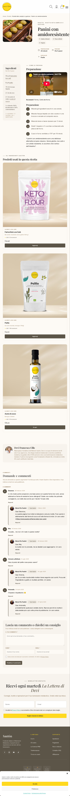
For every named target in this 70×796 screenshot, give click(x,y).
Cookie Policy (27, 793)
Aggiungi (35, 245)
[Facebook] (4, 752)
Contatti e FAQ (56, 750)
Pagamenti (55, 742)
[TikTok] (18, 752)
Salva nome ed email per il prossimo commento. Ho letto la (28, 656)
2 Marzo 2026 (42, 508)
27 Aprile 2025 (42, 602)
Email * (37, 648)
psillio (11, 83)
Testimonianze (35, 750)
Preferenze (35, 789)
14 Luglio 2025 (42, 571)
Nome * (8, 648)
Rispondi (10, 502)
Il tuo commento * (12, 632)
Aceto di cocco (10, 414)
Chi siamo (33, 742)
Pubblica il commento (14, 663)
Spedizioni (55, 739)
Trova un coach (35, 754)
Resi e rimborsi (56, 746)
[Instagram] (9, 752)
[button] (67, 773)
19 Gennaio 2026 (16, 528)
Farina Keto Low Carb (13, 232)
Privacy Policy (45, 656)
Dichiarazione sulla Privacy (39, 793)
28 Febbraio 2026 (20, 490)
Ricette (9, 16)
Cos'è (32, 739)
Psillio (7, 323)
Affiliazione (55, 754)
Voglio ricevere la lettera (35, 716)
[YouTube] (13, 752)
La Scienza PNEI (35, 746)
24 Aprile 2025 (19, 589)
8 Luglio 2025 (25, 559)
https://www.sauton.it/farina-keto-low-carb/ (31, 519)
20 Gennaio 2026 (42, 541)
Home (4, 16)
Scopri (35, 427)
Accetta (35, 784)
